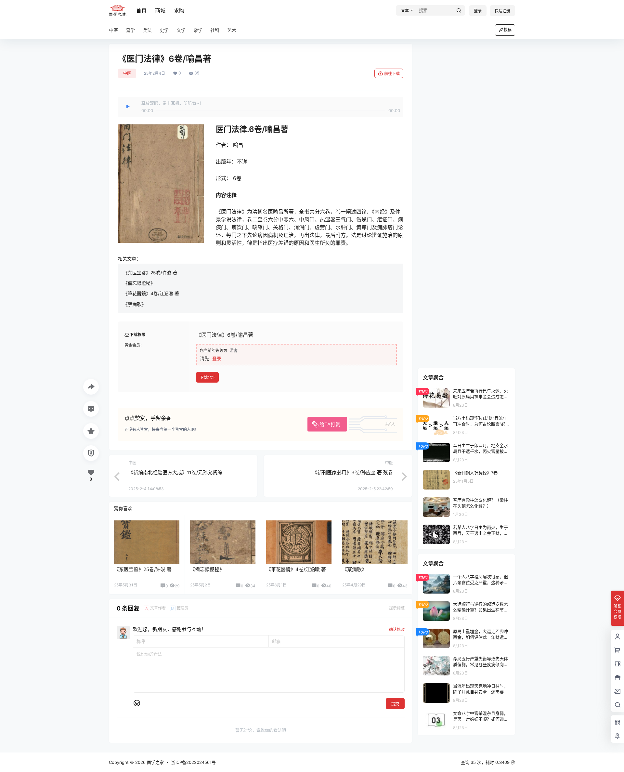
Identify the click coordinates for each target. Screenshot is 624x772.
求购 (179, 10)
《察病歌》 (134, 304)
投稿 (508, 29)
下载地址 (207, 377)
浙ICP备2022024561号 (193, 762)
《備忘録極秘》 (139, 283)
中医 (127, 73)
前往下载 (392, 73)
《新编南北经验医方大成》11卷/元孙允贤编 (175, 472)
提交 (395, 703)
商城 (160, 10)
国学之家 (155, 762)
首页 (141, 10)
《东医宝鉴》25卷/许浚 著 (150, 272)
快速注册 (502, 10)
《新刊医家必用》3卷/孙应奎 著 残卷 (352, 472)
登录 (478, 10)
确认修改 (397, 629)
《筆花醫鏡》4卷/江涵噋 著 (151, 293)
